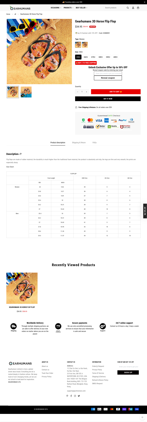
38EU (101, 57)
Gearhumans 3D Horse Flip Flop (22, 307)
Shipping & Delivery (99, 377)
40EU (115, 57)
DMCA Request (97, 383)
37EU (93, 57)
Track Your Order (47, 373)
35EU (78, 57)
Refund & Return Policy (100, 380)
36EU (86, 57)
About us (45, 366)
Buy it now (108, 99)
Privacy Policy (46, 377)
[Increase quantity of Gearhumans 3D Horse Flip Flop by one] (86, 91)
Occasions (55, 8)
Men (85, 45)
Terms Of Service (98, 373)
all (15, 14)
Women (78, 45)
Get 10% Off (145, 211)
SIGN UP (128, 372)
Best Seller (80, 8)
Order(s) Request (98, 366)
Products (68, 8)
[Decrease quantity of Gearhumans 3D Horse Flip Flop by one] (77, 91)
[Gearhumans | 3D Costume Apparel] (20, 7)
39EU (108, 57)
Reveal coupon (108, 78)
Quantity (78, 86)
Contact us (45, 370)
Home (8, 14)
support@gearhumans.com (76, 391)
